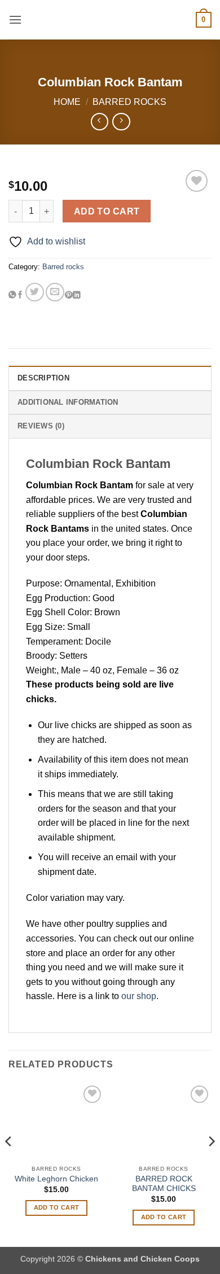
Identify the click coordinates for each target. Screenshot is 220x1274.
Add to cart (107, 211)
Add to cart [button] (57, 1207)
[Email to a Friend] (55, 292)
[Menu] (15, 19)
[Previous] (9, 1164)
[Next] (211, 1164)
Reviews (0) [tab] (40, 426)
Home (67, 102)
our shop (138, 996)
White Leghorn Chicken (56, 1179)
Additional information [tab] (67, 402)
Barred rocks (129, 102)
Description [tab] (43, 378)
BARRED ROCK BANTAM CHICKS (164, 1184)
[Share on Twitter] (34, 292)
